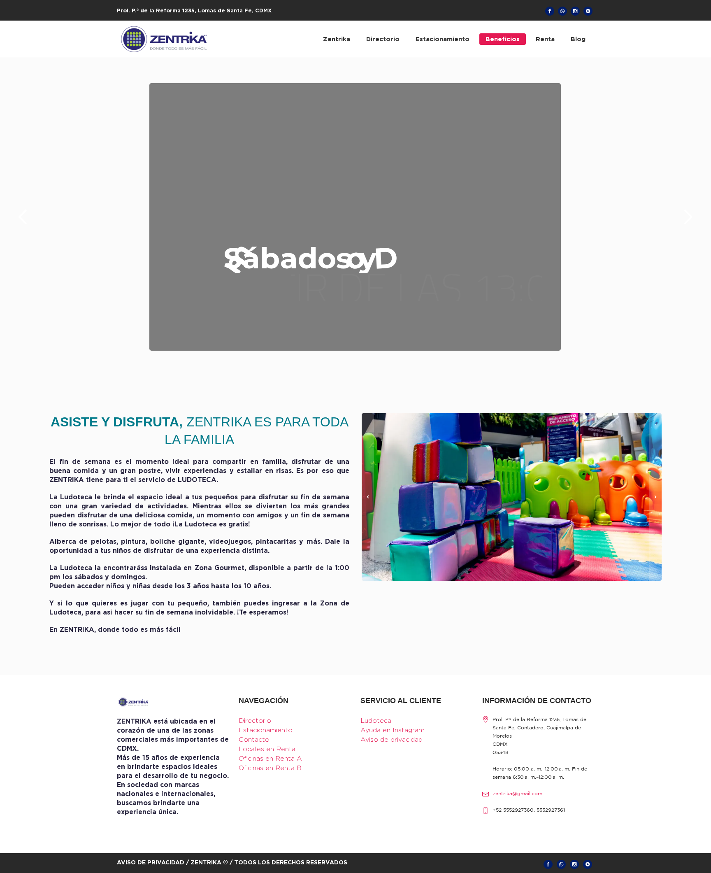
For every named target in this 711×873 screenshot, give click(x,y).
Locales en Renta (267, 748)
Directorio (255, 720)
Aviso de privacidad (391, 739)
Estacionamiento (266, 729)
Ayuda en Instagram (392, 729)
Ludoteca (375, 720)
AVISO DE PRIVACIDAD (150, 862)
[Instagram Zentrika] (575, 11)
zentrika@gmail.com (517, 794)
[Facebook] (549, 11)
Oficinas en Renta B (270, 767)
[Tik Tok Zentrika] (587, 11)
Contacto (254, 739)
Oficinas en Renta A (270, 758)
